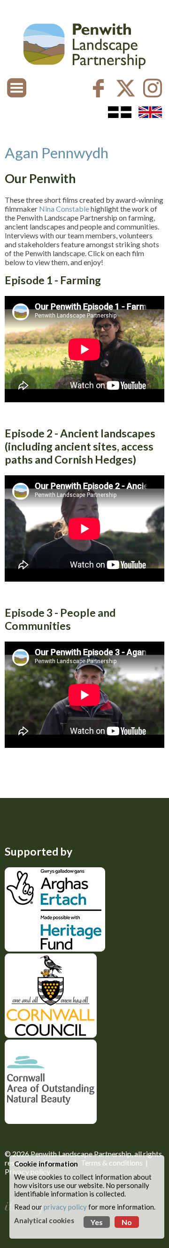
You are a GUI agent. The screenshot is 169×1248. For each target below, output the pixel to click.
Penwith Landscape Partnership (81, 1153)
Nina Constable (64, 208)
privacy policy (65, 1207)
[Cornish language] (119, 112)
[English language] (150, 112)
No (127, 1222)
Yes (97, 1222)
